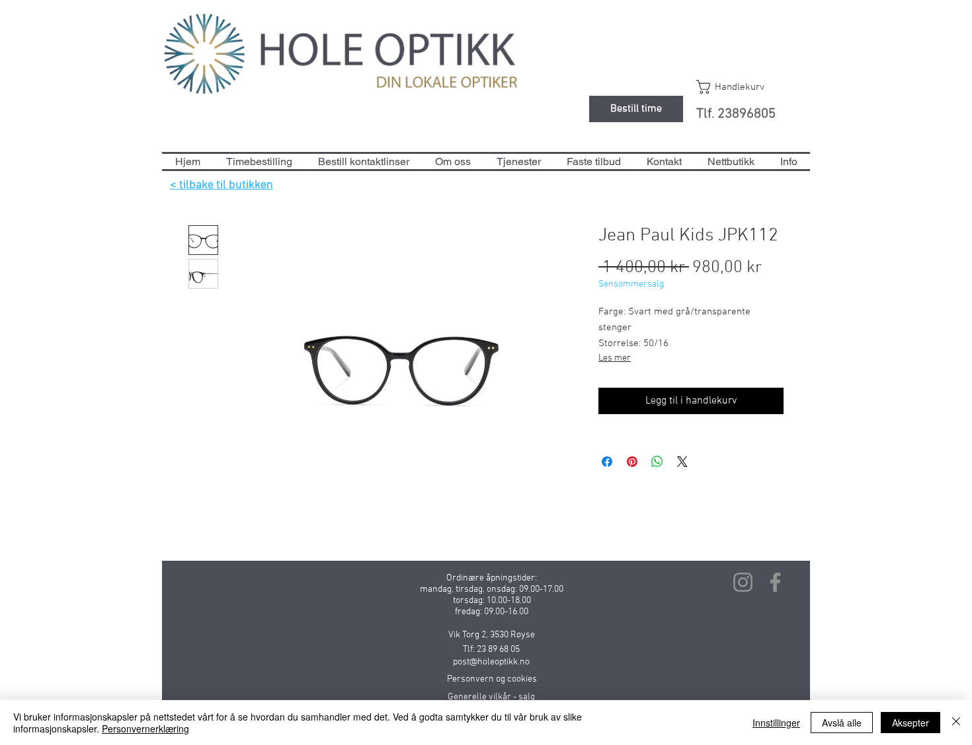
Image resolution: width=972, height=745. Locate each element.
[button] (743, 87)
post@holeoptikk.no (491, 662)
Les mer (614, 358)
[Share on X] (682, 462)
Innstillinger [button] (776, 722)
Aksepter (910, 722)
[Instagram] (743, 582)
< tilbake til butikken (221, 185)
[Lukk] (956, 722)
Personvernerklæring (145, 728)
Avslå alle (842, 722)
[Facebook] (775, 582)
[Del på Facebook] (607, 462)
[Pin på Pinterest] (632, 462)
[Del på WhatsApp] (657, 462)
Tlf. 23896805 (736, 114)
